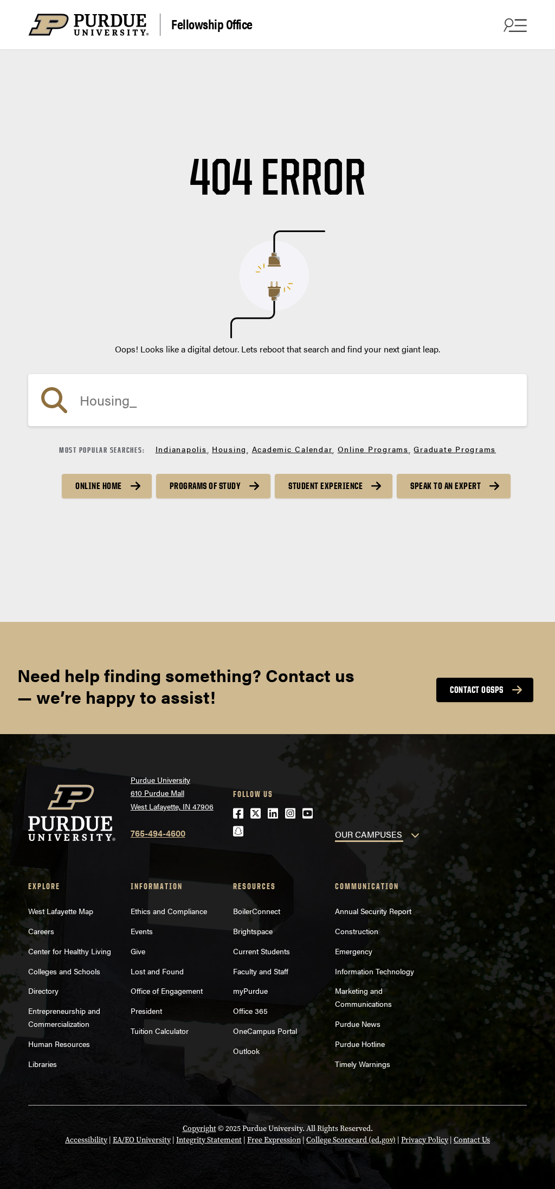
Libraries (42, 1063)
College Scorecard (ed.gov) (351, 1140)
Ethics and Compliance (169, 910)
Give (138, 951)
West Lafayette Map (60, 910)
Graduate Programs (455, 449)
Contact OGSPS (477, 689)
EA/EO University (142, 1140)
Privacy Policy (424, 1140)
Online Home (98, 485)
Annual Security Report (373, 910)
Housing (229, 449)
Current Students (261, 951)
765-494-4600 (158, 833)
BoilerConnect (256, 910)
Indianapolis (181, 449)
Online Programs (373, 449)
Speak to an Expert (445, 485)
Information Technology (374, 971)
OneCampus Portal (265, 1030)
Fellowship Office (212, 23)
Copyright (199, 1128)
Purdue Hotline (360, 1043)
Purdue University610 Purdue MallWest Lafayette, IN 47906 (172, 793)
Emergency (353, 951)
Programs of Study (205, 485)
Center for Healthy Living (69, 951)
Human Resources (59, 1043)
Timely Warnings (362, 1063)
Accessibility (86, 1140)
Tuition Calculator (160, 1030)
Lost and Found (157, 971)
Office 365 (250, 1010)
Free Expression (274, 1140)
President (146, 1010)
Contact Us (472, 1140)
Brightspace (253, 931)
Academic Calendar (292, 449)
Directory (43, 990)
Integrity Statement (209, 1140)
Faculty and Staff (260, 971)
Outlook (246, 1050)
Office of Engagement (167, 990)
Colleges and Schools (64, 971)
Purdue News (357, 1023)
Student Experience (325, 485)
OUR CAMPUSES (368, 834)
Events (142, 931)
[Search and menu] (514, 25)
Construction (356, 931)
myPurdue (250, 990)
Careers (41, 931)
